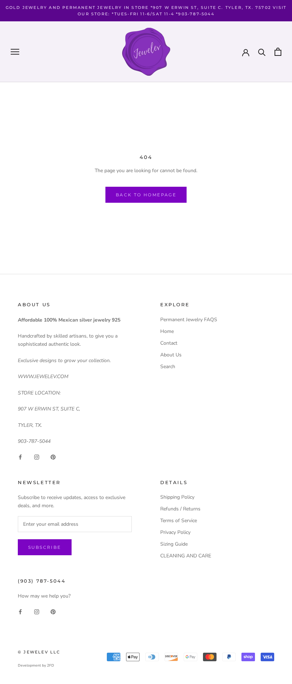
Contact (168, 343)
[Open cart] (278, 52)
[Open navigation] (15, 52)
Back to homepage (146, 194)
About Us (171, 354)
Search (167, 366)
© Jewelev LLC (39, 651)
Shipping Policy (177, 497)
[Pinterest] (53, 456)
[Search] (262, 51)
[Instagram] (36, 456)
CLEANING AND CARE (185, 555)
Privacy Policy (175, 532)
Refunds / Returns (180, 508)
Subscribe (44, 547)
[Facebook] (20, 456)
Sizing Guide (174, 544)
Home (167, 331)
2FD (50, 665)
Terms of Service (178, 520)
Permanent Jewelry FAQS (188, 319)
